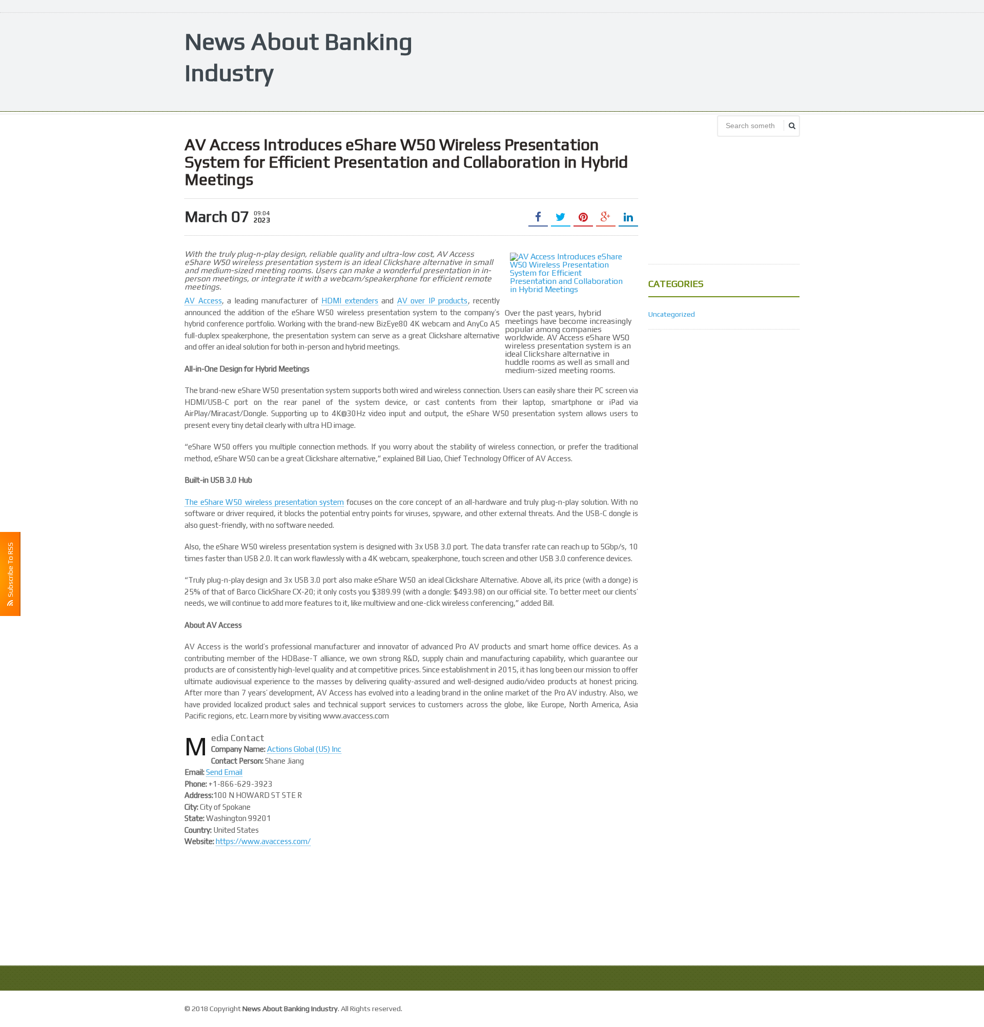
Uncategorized (671, 314)
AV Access (203, 300)
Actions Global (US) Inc (304, 749)
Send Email (224, 772)
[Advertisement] (612, 61)
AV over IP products (432, 300)
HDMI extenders (349, 300)
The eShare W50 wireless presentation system (264, 502)
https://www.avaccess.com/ (263, 841)
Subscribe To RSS (10, 571)
